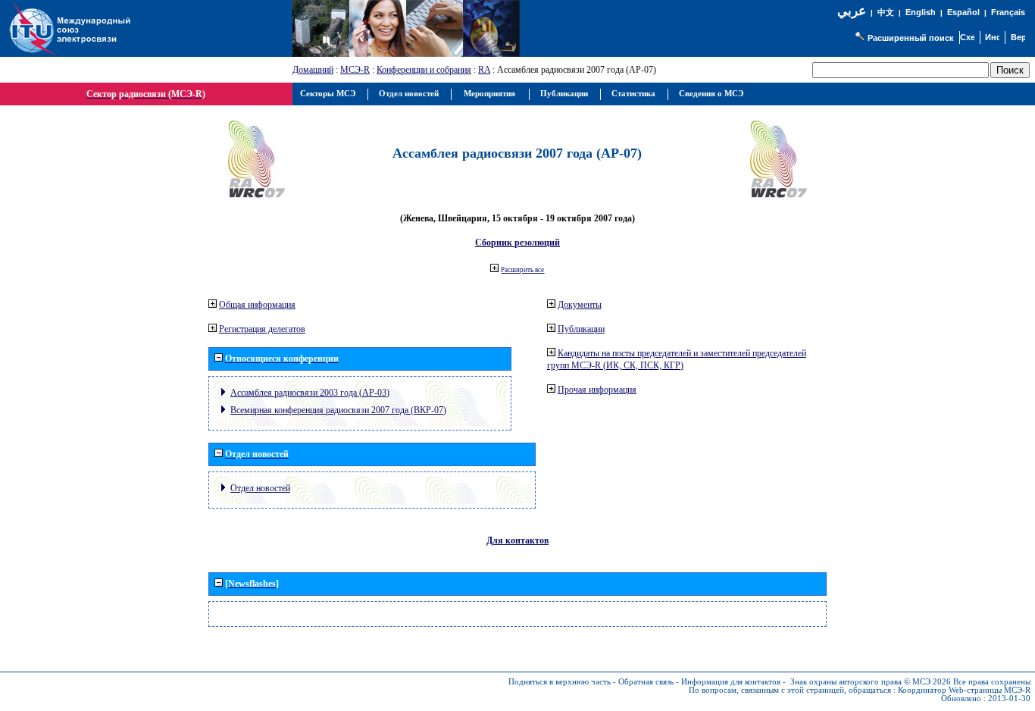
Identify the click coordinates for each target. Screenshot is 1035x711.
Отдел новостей (260, 488)
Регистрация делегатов (262, 329)
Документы (580, 304)
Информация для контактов (730, 682)
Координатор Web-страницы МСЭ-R (964, 690)
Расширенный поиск (911, 37)
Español (963, 12)
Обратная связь (646, 682)
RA (484, 69)
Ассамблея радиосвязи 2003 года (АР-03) (309, 392)
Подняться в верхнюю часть (559, 682)
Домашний (312, 69)
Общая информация (257, 304)
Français (1008, 12)
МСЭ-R (355, 69)
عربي (851, 11)
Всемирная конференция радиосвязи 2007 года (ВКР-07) (338, 410)
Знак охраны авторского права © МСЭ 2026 (870, 682)
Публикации (581, 329)
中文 (885, 12)
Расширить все (522, 270)
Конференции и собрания (424, 69)
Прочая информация (597, 389)
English (920, 12)
